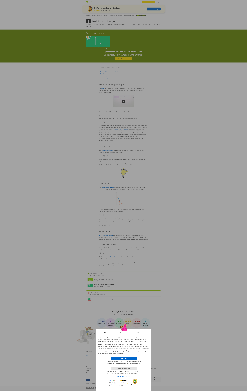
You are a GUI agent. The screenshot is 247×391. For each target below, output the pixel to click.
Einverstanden (124, 358)
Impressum (128, 376)
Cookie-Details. (143, 341)
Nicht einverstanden (124, 368)
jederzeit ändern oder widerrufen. (109, 351)
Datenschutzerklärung (130, 341)
